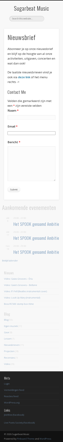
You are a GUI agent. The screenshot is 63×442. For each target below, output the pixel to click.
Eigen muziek (11, 326)
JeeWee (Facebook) (14, 414)
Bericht (14, 142)
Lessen (8, 338)
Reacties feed (11, 396)
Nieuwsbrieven (12, 344)
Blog (6, 319)
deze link (24, 77)
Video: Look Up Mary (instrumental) (22, 297)
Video (7, 364)
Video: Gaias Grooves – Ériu (18, 278)
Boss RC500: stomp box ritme (19, 303)
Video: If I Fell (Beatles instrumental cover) (25, 291)
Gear (6, 332)
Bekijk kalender (10, 260)
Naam (13, 110)
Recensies (9, 357)
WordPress (45, 438)
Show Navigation (50, 31)
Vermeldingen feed (14, 390)
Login (7, 383)
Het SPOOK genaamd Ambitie (36, 224)
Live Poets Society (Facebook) (19, 422)
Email (13, 126)
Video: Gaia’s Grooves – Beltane (20, 285)
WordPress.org (11, 402)
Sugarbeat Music (31, 8)
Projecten (9, 351)
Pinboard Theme (25, 438)
